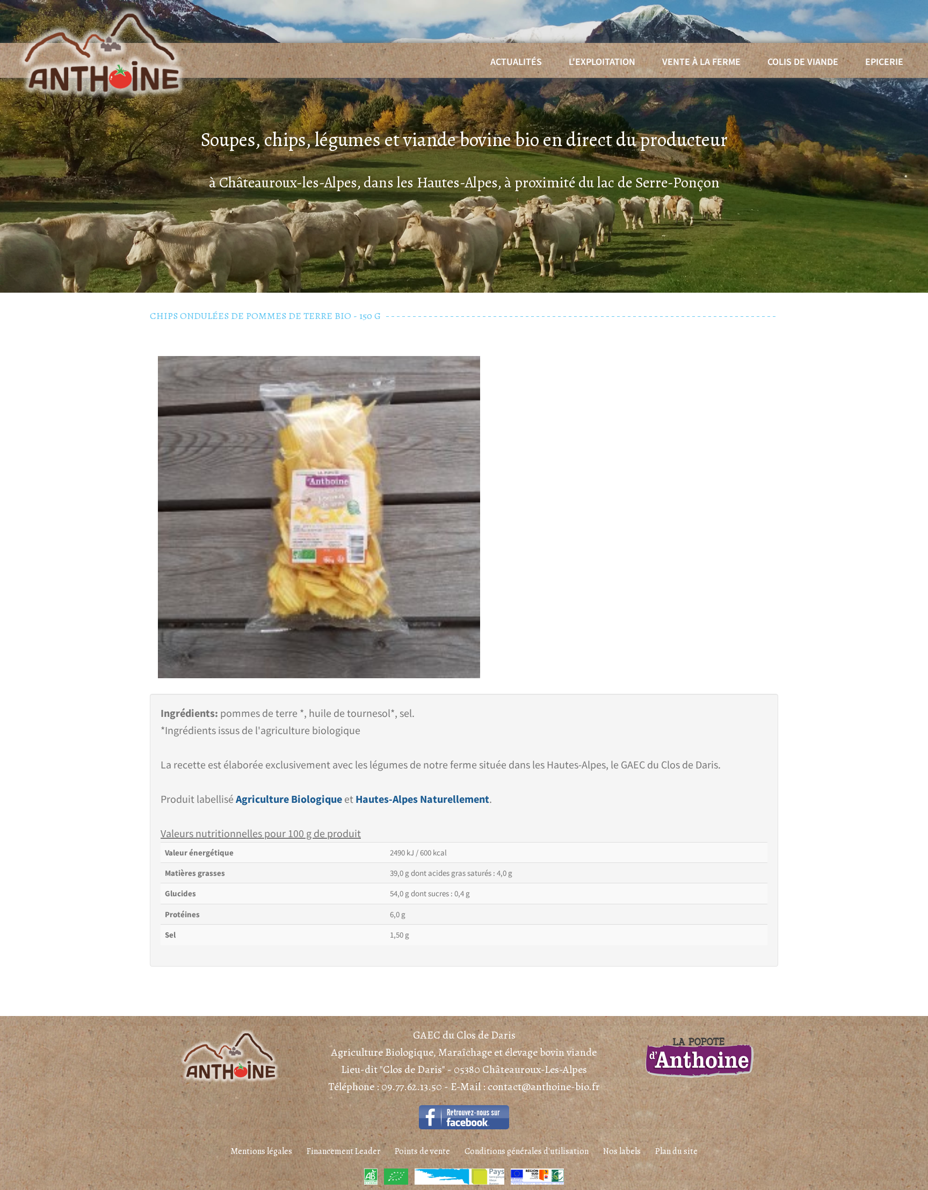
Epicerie (884, 61)
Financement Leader (343, 1151)
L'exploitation (602, 61)
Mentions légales (261, 1151)
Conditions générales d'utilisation (527, 1151)
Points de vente (422, 1151)
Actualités (516, 61)
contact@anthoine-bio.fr (544, 1086)
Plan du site (676, 1151)
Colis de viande (802, 61)
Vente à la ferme (701, 61)
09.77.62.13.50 (412, 1086)
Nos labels (622, 1151)
